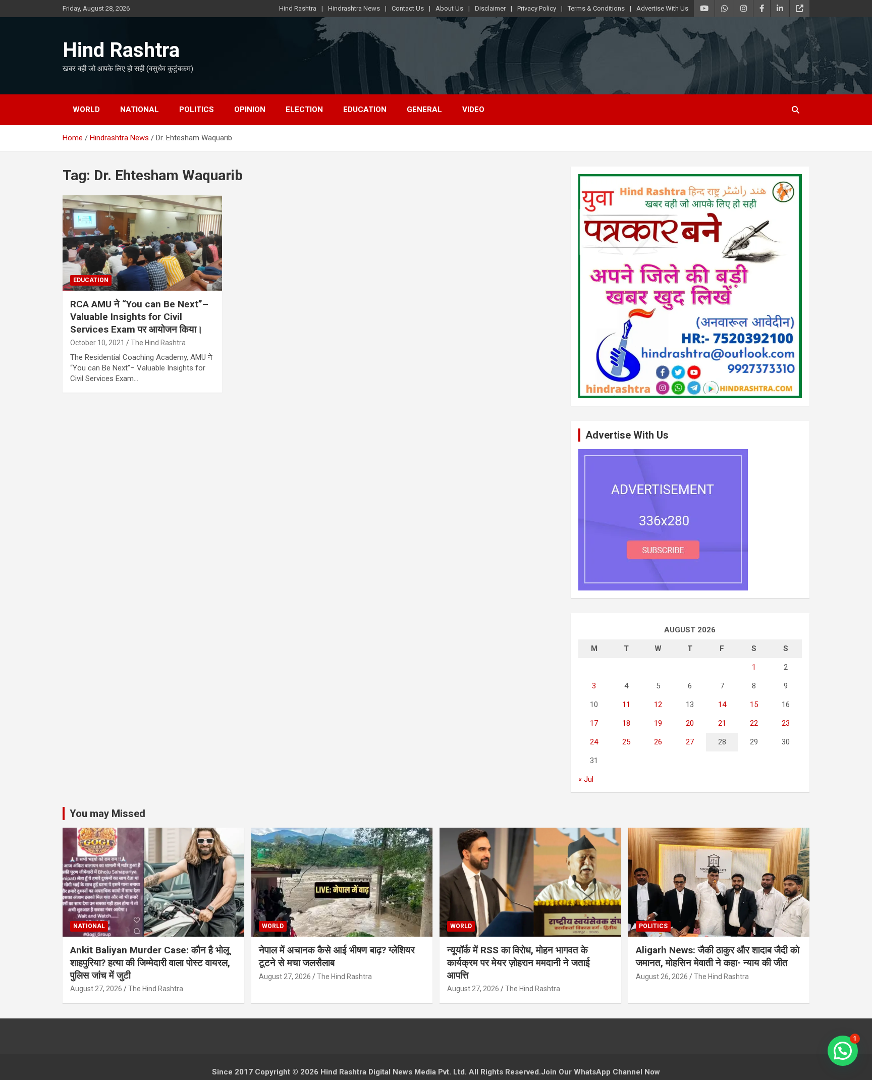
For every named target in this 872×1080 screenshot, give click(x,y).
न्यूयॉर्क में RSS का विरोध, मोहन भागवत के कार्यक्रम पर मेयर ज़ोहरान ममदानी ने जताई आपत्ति (518, 962)
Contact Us (408, 8)
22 (754, 723)
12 (658, 704)
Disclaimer (490, 8)
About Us (449, 8)
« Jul (585, 779)
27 (690, 741)
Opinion (249, 109)
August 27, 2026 (96, 989)
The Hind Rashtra (158, 343)
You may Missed (107, 813)
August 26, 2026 (662, 977)
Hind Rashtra (297, 8)
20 (690, 723)
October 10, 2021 (97, 343)
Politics (196, 109)
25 (626, 741)
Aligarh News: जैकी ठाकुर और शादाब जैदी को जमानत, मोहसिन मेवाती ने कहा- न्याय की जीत (717, 956)
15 (754, 704)
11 (626, 704)
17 (594, 723)
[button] (843, 1051)
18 (626, 723)
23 (786, 723)
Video (473, 109)
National (139, 109)
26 (658, 741)
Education (365, 109)
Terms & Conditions (596, 8)
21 (722, 723)
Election (304, 109)
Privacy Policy (536, 8)
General (424, 109)
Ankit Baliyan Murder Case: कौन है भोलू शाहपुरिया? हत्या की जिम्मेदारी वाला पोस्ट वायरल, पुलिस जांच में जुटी (150, 962)
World (86, 109)
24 (594, 741)
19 (658, 723)
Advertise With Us (662, 8)
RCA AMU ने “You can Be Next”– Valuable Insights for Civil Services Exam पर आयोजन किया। (139, 316)
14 (722, 704)
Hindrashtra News (354, 8)
